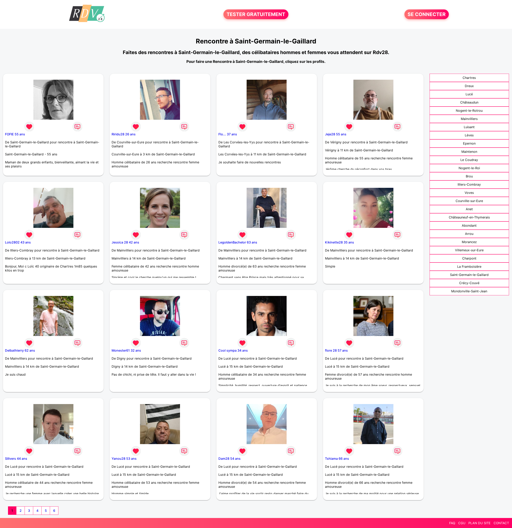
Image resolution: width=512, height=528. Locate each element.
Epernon (469, 143)
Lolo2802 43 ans (18, 242)
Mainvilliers (469, 119)
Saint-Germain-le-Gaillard (469, 275)
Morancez (469, 242)
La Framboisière (469, 267)
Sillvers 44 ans (16, 459)
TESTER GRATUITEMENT (256, 14)
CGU (461, 523)
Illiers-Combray (469, 184)
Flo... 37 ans (227, 134)
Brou (469, 176)
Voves (469, 193)
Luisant (469, 127)
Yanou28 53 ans (124, 459)
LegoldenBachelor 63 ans (237, 242)
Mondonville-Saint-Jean (469, 291)
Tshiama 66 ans (337, 459)
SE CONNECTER (427, 14)
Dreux (469, 86)
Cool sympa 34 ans (233, 350)
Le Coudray (469, 160)
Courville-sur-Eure (469, 201)
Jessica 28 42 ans (125, 242)
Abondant (469, 225)
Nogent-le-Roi (469, 168)
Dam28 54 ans (229, 459)
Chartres (469, 78)
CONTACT (501, 523)
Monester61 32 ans (126, 350)
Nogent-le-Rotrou (469, 111)
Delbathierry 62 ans (20, 350)
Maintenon (469, 152)
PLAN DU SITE (479, 523)
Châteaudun (469, 102)
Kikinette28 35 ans (339, 242)
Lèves (469, 135)
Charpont (469, 258)
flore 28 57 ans (336, 350)
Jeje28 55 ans (335, 134)
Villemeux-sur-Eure (469, 250)
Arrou (469, 234)
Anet (469, 209)
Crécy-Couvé (469, 283)
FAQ (452, 523)
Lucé (469, 94)
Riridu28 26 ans (124, 134)
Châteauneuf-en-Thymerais (469, 217)
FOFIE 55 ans (15, 134)
